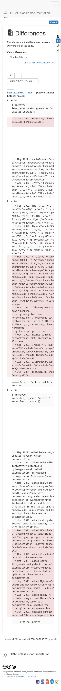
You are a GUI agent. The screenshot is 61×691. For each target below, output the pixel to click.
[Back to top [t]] (58, 50)
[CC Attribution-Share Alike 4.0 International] (9, 666)
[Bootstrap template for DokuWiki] (37, 681)
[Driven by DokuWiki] (56, 681)
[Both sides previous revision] (10, 75)
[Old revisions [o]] (58, 41)
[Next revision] (10, 87)
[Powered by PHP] (42, 681)
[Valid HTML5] (47, 681)
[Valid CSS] (52, 681)
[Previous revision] (18, 75)
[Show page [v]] (58, 36)
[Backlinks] (58, 45)
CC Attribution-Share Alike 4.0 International (19, 676)
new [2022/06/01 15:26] (20, 92)
